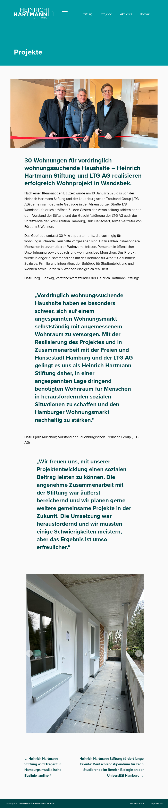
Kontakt (145, 14)
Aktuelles (126, 14)
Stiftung (88, 14)
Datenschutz (137, 803)
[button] (29, 653)
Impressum (157, 803)
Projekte (106, 14)
